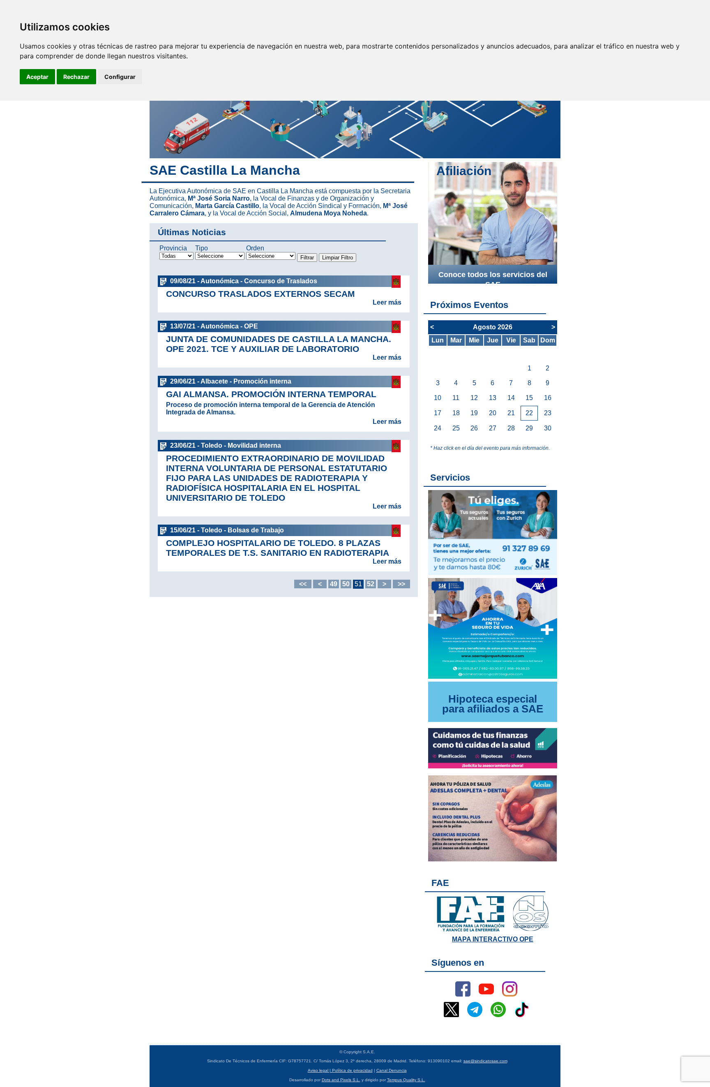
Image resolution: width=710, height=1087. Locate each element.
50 (346, 584)
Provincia (173, 248)
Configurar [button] (120, 76)
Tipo (201, 248)
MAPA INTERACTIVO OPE (492, 939)
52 (370, 584)
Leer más (387, 302)
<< (303, 584)
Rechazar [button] (76, 76)
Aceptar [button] (37, 76)
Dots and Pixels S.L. (341, 1080)
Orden (255, 248)
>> (401, 584)
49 (333, 584)
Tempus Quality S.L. (406, 1080)
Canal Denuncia (391, 1070)
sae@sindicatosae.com (485, 1061)
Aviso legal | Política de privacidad (340, 1070)
